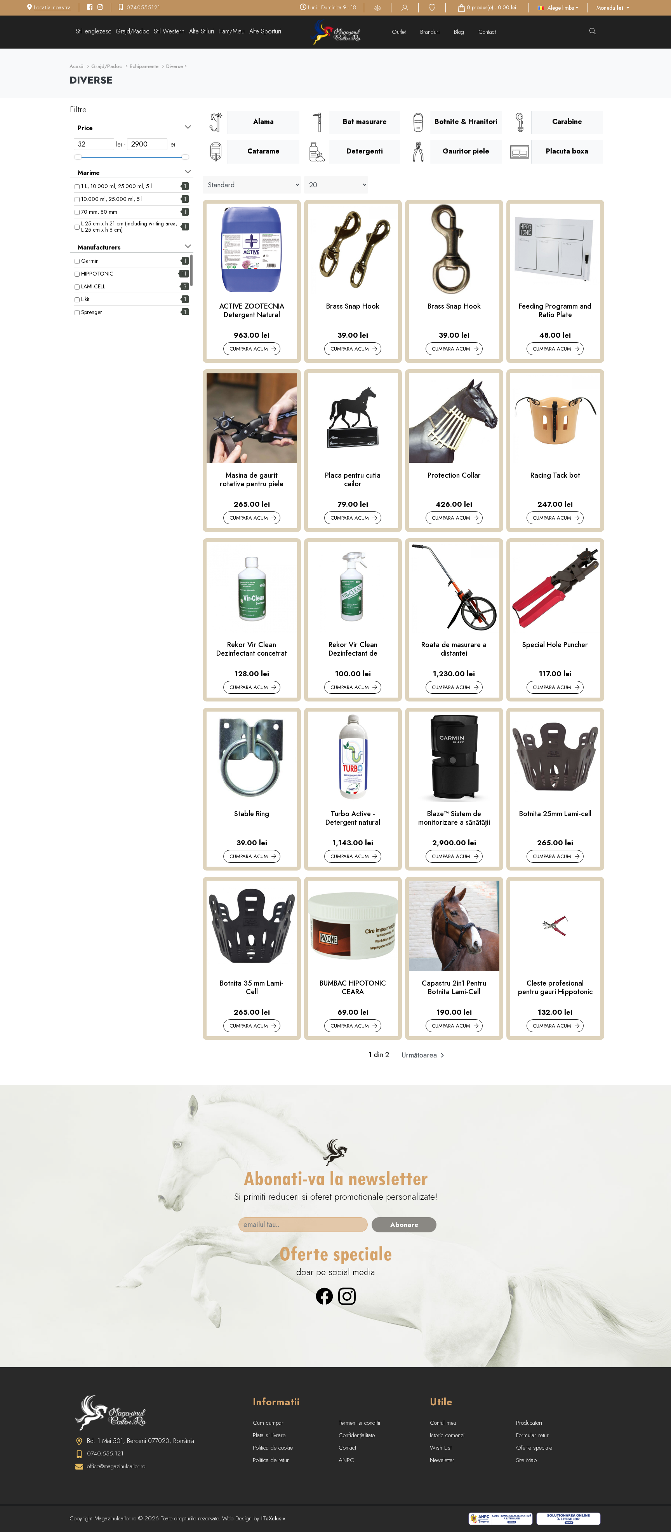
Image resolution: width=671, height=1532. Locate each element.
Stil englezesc (93, 31)
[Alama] (216, 122)
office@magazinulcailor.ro (116, 1466)
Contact (487, 32)
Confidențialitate (357, 1435)
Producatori (529, 1423)
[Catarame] (216, 152)
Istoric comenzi (447, 1435)
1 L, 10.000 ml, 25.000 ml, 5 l (116, 186)
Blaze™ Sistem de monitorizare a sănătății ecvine (454, 818)
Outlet (400, 32)
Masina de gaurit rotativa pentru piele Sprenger (251, 480)
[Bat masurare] (317, 122)
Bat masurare (365, 121)
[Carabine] (519, 122)
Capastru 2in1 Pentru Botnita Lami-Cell (454, 987)
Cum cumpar (268, 1423)
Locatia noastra (52, 7)
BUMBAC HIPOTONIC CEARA (353, 987)
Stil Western (169, 31)
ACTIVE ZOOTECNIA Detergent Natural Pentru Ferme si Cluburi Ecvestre (251, 310)
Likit (85, 299)
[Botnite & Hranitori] (418, 122)
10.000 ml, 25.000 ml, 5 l (112, 199)
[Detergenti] (317, 152)
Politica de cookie (273, 1447)
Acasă (76, 66)
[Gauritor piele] (418, 152)
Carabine (567, 121)
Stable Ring (251, 814)
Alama (263, 121)
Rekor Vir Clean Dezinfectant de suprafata (353, 649)
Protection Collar (454, 475)
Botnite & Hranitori (466, 121)
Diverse (174, 66)
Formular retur (532, 1435)
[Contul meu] (405, 7)
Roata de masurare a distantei (454, 649)
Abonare (404, 1224)
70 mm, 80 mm (99, 212)
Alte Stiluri (201, 31)
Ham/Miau (232, 31)
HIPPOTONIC (97, 273)
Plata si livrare (269, 1435)
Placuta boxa (567, 151)
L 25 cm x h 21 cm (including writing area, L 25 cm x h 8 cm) (129, 227)
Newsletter (442, 1460)
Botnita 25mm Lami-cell (555, 814)
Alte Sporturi (265, 31)
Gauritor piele (466, 151)
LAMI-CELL (93, 286)
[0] (432, 7)
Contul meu (443, 1423)
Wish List (441, 1447)
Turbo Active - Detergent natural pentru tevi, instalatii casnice (353, 818)
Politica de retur (271, 1460)
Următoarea (420, 1055)
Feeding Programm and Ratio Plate (555, 310)
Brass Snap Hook (352, 306)
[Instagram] (347, 1295)
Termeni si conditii (359, 1423)
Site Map (526, 1460)
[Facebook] (324, 1295)
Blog (460, 32)
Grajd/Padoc (132, 31)
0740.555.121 (105, 1453)
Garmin (90, 261)
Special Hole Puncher (555, 645)
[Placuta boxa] (519, 152)
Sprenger (91, 312)
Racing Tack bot (555, 475)
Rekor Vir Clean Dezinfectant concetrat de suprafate (251, 649)
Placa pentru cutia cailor (353, 480)
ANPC (346, 1460)
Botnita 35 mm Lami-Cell (251, 987)
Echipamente (144, 66)
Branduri (431, 32)
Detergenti (364, 151)
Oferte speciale (534, 1447)
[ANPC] (501, 1518)
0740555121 (143, 7)
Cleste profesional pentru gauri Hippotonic (555, 987)
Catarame (263, 151)
